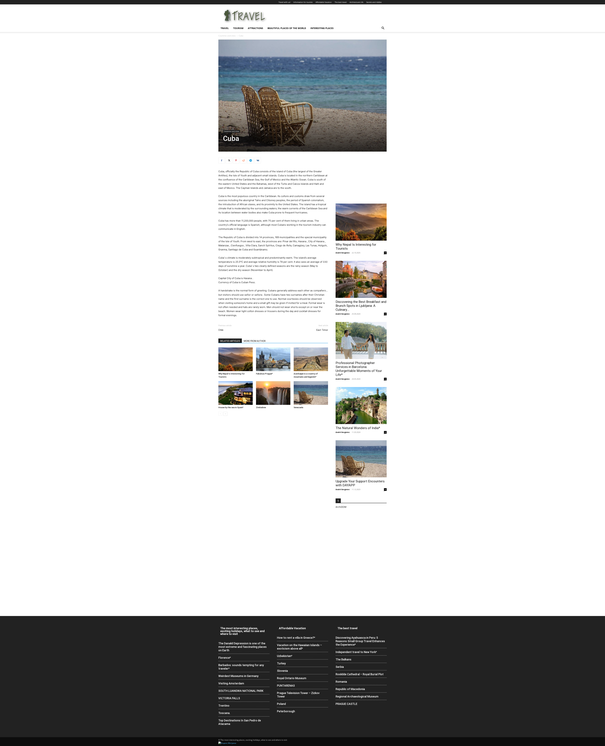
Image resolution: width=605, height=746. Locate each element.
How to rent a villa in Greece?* (296, 637)
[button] (383, 28)
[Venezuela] (311, 393)
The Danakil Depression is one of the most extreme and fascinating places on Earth (242, 647)
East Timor (322, 330)
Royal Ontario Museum (291, 678)
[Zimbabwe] (273, 393)
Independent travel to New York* (356, 652)
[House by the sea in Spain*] (235, 393)
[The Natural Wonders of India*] (361, 405)
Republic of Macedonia (350, 689)
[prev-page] (220, 414)
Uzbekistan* (284, 656)
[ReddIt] (243, 160)
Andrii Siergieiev (343, 253)
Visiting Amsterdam (231, 683)
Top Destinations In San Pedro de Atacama (239, 722)
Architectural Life (356, 2)
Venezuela (298, 407)
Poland (281, 704)
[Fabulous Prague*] (273, 359)
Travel (225, 28)
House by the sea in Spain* (230, 407)
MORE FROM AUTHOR (255, 341)
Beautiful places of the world (287, 28)
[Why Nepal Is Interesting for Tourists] (235, 359)
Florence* (224, 657)
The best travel (341, 2)
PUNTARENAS (286, 685)
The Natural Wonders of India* (358, 428)
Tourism (238, 28)
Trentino (223, 705)
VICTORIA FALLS (229, 698)
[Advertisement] (361, 177)
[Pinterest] (236, 160)
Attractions (255, 28)
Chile (220, 330)
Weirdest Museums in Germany (238, 676)
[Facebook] (221, 160)
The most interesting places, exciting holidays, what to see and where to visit (242, 631)
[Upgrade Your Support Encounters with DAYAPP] (361, 458)
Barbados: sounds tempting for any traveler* (241, 666)
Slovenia (282, 670)
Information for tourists (303, 2)
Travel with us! (284, 2)
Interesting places (322, 28)
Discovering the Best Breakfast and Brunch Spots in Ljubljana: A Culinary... (361, 306)
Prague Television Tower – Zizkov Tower (298, 694)
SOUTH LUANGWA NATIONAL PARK (240, 690)
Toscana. (224, 713)
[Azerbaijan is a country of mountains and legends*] (311, 359)
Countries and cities (227, 35)
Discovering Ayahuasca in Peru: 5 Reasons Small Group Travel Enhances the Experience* (360, 641)
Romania (341, 681)
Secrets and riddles (374, 2)
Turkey (281, 663)
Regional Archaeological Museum (357, 696)
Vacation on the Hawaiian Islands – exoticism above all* (299, 646)
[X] (229, 160)
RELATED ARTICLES (230, 341)
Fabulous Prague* (264, 374)
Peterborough (286, 711)
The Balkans (343, 659)
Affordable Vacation (324, 2)
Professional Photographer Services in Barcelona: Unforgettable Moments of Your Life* (359, 369)
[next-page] (225, 414)
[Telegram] (250, 160)
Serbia (340, 666)
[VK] (258, 160)
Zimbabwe (261, 407)
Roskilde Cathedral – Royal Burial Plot (359, 674)
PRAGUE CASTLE (346, 704)
